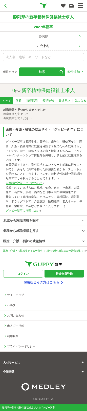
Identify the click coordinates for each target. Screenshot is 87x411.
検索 (42, 72)
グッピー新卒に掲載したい (23, 210)
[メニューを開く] (80, 5)
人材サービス (43, 363)
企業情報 (43, 372)
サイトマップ (15, 294)
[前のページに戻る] (5, 5)
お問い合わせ (15, 315)
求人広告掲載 (15, 325)
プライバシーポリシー (21, 346)
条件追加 (73, 72)
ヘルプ (11, 305)
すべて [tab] (6, 100)
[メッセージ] (71, 5)
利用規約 (12, 336)
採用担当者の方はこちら (41, 282)
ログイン (23, 273)
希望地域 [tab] (48, 100)
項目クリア (10, 71)
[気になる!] (63, 5)
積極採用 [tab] (32, 100)
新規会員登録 (64, 273)
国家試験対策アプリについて (24, 183)
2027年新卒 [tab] (43, 27)
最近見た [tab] (64, 100)
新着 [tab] (18, 100)
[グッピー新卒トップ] (43, 5)
